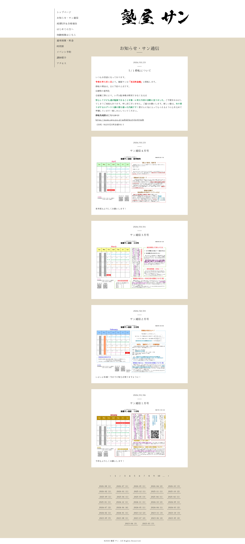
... (164, 476)
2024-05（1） (140, 507)
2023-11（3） (157, 513)
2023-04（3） (131, 523)
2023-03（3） (148, 523)
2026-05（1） (140, 486)
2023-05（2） (174, 518)
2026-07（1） (123, 486)
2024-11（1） (140, 502)
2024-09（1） (174, 502)
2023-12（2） (140, 513)
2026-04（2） (157, 486)
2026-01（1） (123, 491)
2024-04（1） (157, 507)
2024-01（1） (123, 513)
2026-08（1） (105, 486)
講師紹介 (61, 58)
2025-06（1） (123, 497)
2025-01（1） (105, 502)
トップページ (64, 12)
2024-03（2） (174, 507)
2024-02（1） (105, 513)
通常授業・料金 (65, 41)
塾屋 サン (115, 541)
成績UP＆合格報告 (67, 24)
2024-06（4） (123, 507)
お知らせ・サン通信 (67, 18)
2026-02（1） (105, 491)
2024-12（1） (122, 502)
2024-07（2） (105, 507)
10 (159, 476)
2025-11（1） (157, 491)
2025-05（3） (140, 497)
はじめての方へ (65, 29)
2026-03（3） (174, 486)
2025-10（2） (174, 491)
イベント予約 (64, 52)
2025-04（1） (157, 497)
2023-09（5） (105, 518)
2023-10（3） (174, 513)
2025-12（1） (140, 491)
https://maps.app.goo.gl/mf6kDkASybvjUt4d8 (120, 120)
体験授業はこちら (66, 35)
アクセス (61, 63)
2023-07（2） (140, 518)
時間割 (60, 46)
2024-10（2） (157, 502)
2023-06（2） (157, 518)
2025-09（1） (106, 497)
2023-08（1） (123, 518)
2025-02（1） (174, 497)
